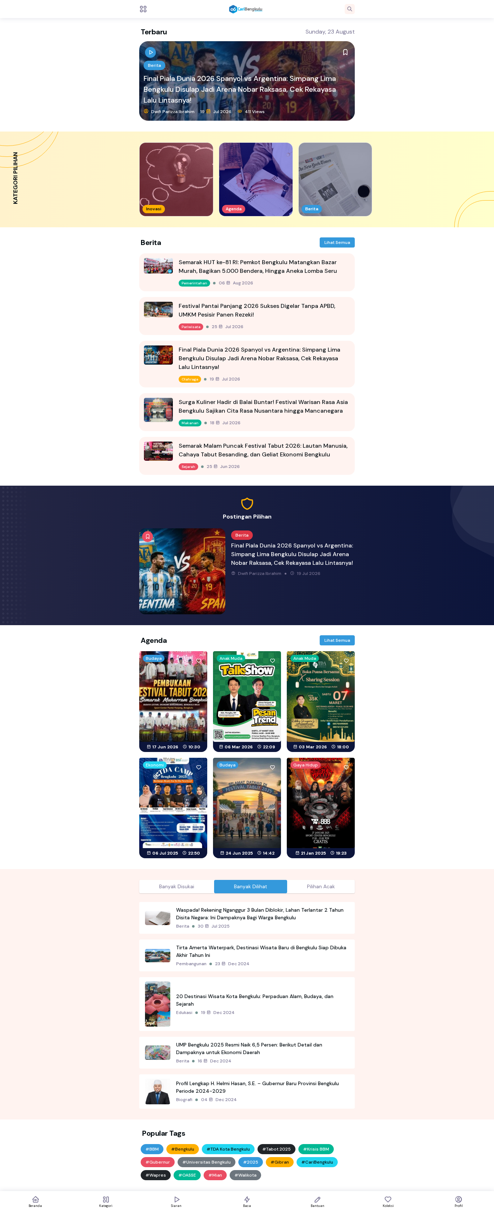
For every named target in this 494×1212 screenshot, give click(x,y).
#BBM (152, 1149)
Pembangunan (191, 964)
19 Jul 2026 (225, 379)
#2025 (250, 1162)
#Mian (215, 1175)
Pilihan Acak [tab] (321, 886)
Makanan (190, 423)
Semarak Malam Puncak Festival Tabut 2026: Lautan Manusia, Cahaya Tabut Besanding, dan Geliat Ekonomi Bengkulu (263, 450)
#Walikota (245, 1175)
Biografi (184, 1100)
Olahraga (190, 379)
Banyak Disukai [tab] (176, 886)
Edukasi (184, 1012)
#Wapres (155, 1175)
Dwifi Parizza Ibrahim (172, 112)
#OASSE (187, 1175)
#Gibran (280, 1162)
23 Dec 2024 (232, 964)
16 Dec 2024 (214, 1061)
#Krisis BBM (316, 1149)
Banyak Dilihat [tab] (250, 886)
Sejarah (188, 466)
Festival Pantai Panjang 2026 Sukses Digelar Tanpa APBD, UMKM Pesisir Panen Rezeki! (257, 310)
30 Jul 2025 (214, 926)
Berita (154, 76)
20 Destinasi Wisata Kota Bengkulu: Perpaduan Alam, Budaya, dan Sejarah (254, 1000)
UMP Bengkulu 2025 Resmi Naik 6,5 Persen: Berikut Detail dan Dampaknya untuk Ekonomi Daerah (249, 1048)
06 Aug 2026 (236, 283)
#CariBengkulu (317, 1162)
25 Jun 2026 (223, 466)
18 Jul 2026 (215, 112)
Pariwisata (191, 327)
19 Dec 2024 (218, 1012)
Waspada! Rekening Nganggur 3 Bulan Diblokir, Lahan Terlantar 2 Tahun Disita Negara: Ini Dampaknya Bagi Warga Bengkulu (260, 914)
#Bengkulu (182, 1149)
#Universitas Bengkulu (206, 1162)
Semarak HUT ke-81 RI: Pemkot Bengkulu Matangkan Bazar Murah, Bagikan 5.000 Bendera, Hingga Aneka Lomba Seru (258, 266)
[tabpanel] (247, 1005)
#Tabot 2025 (276, 1149)
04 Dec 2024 (219, 1100)
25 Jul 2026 (227, 327)
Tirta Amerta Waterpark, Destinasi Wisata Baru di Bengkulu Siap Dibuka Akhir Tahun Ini (261, 951)
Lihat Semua (337, 242)
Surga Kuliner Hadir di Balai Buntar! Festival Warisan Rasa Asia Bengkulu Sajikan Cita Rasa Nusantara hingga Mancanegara (244, 95)
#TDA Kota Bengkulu (228, 1149)
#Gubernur (157, 1162)
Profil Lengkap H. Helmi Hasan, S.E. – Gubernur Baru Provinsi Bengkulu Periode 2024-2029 (257, 1087)
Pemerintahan (194, 283)
